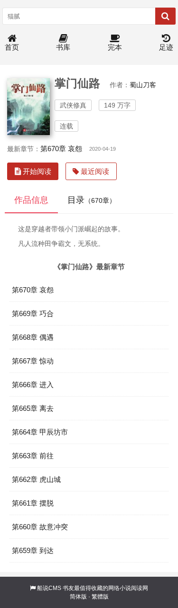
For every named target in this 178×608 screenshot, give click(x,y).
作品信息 (31, 200)
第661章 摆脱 (33, 503)
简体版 (78, 596)
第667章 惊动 (33, 361)
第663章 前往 (33, 456)
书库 (63, 47)
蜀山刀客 (143, 85)
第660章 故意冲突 (40, 527)
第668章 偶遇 (33, 337)
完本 (115, 47)
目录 (91, 200)
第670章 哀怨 (61, 149)
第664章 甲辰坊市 (40, 432)
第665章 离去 (33, 408)
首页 (12, 47)
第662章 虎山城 (36, 479)
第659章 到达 (33, 550)
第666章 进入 (33, 385)
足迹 (166, 47)
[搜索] (165, 16)
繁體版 (100, 596)
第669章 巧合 (33, 313)
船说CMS (49, 588)
